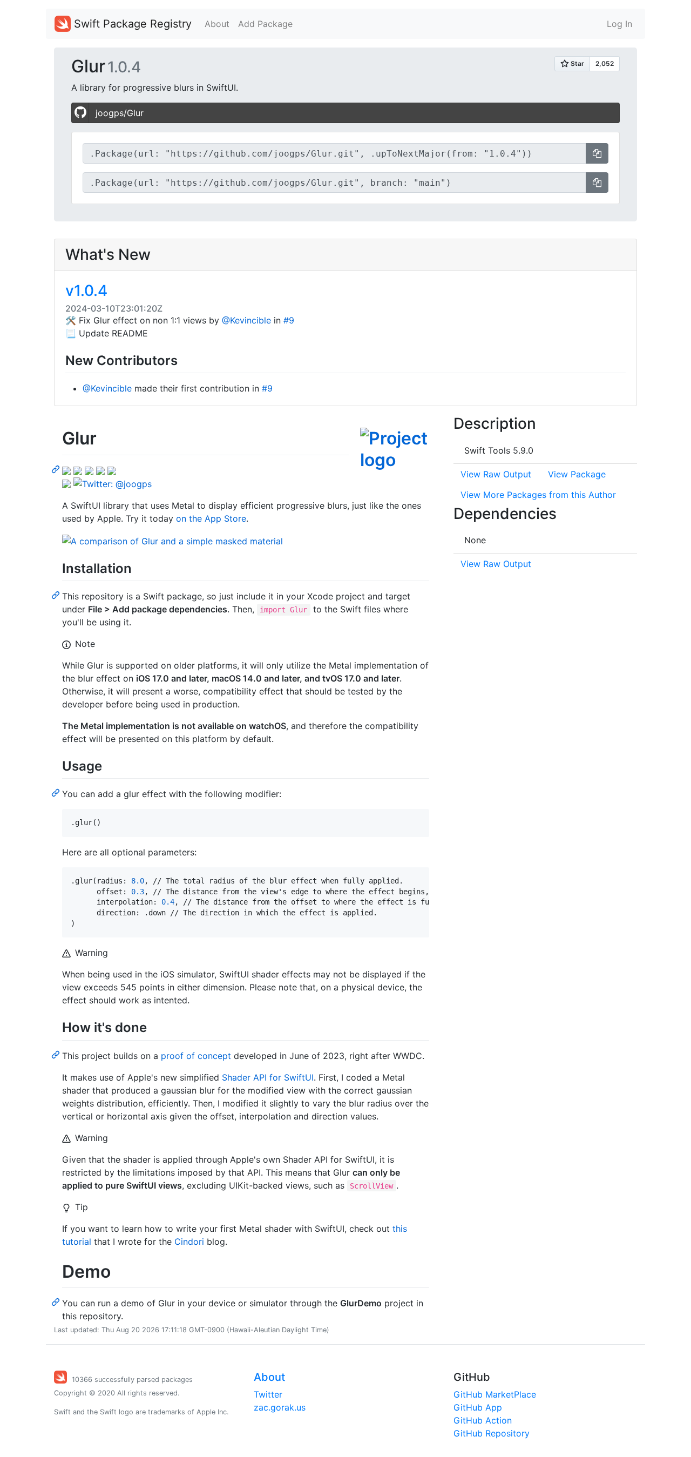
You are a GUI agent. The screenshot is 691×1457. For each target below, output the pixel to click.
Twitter (268, 1394)
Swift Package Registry (131, 23)
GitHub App (477, 1407)
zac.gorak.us (280, 1407)
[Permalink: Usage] (56, 792)
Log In (619, 23)
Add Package (265, 23)
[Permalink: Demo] (56, 1301)
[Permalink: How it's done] (56, 1054)
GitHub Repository (491, 1433)
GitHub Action (482, 1420)
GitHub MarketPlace (494, 1394)
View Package (577, 474)
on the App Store (211, 518)
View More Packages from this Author (538, 494)
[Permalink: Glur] (56, 469)
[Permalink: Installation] (56, 594)
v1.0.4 (86, 290)
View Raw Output (495, 474)
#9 (288, 320)
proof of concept (196, 1055)
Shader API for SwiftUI (268, 1077)
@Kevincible (246, 320)
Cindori (189, 1241)
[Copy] (597, 153)
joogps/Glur (120, 112)
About (217, 23)
